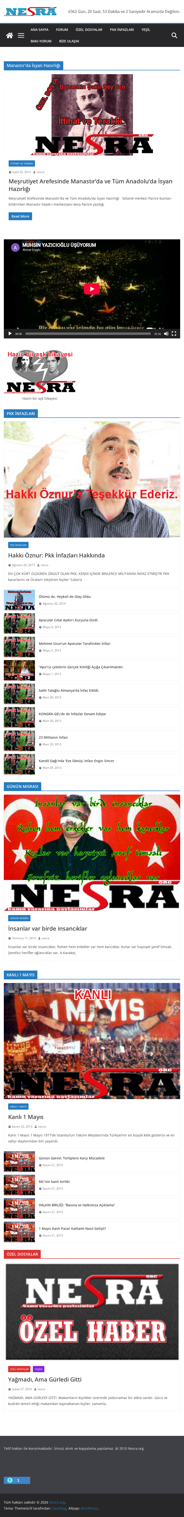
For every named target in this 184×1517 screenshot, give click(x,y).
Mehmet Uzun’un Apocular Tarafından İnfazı (74, 643)
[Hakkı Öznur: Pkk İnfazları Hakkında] (92, 479)
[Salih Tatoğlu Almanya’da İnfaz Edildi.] (19, 694)
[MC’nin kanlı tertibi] (19, 1185)
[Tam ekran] (174, 333)
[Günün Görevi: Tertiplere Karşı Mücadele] (19, 1161)
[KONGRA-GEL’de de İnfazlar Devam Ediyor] (19, 717)
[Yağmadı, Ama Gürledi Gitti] (92, 1312)
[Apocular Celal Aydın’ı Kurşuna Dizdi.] (19, 623)
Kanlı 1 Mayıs (18, 1106)
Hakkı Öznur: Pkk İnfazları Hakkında (56, 555)
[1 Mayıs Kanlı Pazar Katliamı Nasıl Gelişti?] (19, 1232)
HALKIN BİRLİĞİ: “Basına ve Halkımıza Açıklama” (77, 1205)
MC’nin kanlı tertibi (54, 1181)
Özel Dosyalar (89, 29)
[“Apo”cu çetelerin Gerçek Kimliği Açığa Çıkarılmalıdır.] (19, 670)
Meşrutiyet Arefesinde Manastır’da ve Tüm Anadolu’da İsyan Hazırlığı (90, 184)
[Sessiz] (166, 333)
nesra (40, 172)
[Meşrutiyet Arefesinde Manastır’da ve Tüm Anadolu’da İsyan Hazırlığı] (92, 115)
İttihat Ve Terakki (22, 163)
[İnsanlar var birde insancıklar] (92, 853)
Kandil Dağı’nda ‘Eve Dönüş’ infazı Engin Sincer (76, 760)
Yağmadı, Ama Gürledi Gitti (44, 1379)
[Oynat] (10, 333)
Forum (62, 29)
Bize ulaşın (69, 41)
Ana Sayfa (39, 29)
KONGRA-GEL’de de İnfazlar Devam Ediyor (72, 714)
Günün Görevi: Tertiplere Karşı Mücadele (72, 1158)
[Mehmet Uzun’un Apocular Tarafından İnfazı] (19, 647)
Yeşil (146, 29)
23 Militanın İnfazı (53, 737)
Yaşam (38, 1369)
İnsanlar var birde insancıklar (47, 928)
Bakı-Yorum (41, 41)
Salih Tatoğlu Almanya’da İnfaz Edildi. (69, 690)
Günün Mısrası (19, 918)
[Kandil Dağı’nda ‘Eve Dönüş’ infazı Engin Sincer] (19, 764)
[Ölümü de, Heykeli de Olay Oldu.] (19, 600)
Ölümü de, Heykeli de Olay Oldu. (65, 596)
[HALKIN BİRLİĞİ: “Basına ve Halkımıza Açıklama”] (19, 1208)
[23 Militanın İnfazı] (19, 740)
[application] (92, 288)
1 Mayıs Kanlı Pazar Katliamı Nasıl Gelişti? (72, 1228)
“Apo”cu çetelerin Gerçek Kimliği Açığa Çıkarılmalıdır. (81, 667)
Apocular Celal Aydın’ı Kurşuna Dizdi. (68, 620)
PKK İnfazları (122, 29)
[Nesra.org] (9, 35)
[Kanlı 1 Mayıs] (92, 1041)
